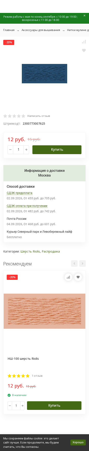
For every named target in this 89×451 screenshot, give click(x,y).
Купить (57, 149)
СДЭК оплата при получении (27, 206)
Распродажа (51, 251)
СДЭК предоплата (19, 193)
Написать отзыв (38, 116)
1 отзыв (37, 376)
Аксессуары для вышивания (41, 30)
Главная (8, 30)
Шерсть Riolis (30, 251)
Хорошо (78, 442)
